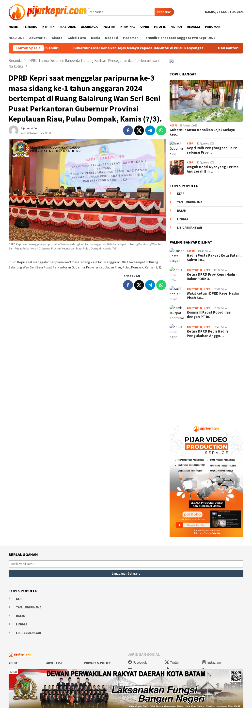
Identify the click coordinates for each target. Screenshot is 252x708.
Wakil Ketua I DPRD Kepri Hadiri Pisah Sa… (213, 295)
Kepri (173, 125)
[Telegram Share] (150, 130)
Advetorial (195, 270)
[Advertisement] (206, 379)
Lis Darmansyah (189, 228)
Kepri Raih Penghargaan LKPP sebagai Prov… (212, 150)
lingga (182, 219)
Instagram (214, 662)
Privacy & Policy (97, 663)
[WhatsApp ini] (161, 130)
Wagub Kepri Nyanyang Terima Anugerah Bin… (212, 169)
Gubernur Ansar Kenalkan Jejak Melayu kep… (202, 132)
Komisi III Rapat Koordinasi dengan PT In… (209, 314)
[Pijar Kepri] (47, 11)
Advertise (54, 663)
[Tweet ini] (139, 130)
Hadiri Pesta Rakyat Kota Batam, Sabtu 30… (214, 257)
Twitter (174, 662)
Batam (182, 211)
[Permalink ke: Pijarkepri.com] (13, 130)
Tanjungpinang (190, 202)
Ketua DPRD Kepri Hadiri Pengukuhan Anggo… (207, 333)
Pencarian (164, 12)
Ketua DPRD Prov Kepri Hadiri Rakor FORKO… (211, 276)
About (14, 663)
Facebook (140, 662)
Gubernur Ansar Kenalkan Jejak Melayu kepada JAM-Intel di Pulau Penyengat (115, 48)
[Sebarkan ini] (128, 130)
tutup (13, 671)
